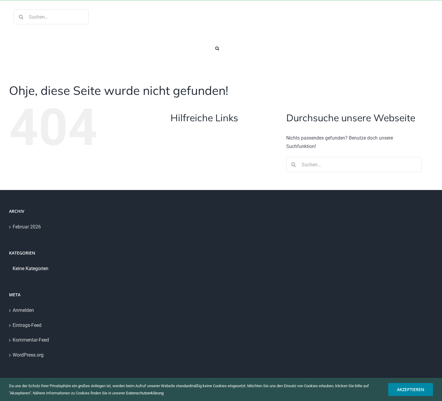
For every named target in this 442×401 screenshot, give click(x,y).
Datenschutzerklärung (145, 393)
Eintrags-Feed (27, 325)
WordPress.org (28, 355)
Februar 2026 (27, 227)
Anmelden (23, 310)
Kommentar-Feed (31, 340)
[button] (217, 48)
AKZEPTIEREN (410, 389)
